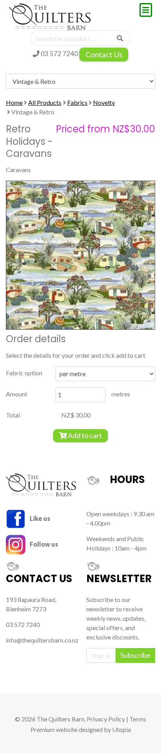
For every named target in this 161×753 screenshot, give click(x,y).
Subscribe (135, 655)
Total (13, 415)
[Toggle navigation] (146, 10)
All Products (44, 102)
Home (14, 102)
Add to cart (84, 436)
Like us (39, 518)
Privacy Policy (106, 719)
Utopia (121, 729)
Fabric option (24, 372)
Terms (137, 719)
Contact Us (104, 54)
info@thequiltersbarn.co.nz (42, 640)
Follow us (43, 544)
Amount (16, 394)
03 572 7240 (58, 54)
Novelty (104, 102)
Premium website (53, 729)
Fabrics (77, 102)
